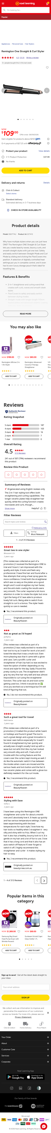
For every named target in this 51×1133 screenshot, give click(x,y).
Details (46, 182)
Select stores (11, 194)
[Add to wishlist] (47, 68)
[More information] (48, 139)
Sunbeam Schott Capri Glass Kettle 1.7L (33, 937)
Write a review (32, 57)
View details (44, 151)
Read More (25, 314)
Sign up (25, 997)
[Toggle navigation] (2, 3)
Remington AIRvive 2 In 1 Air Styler (11, 363)
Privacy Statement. (23, 1017)
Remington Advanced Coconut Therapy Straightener (33, 364)
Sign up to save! (8, 975)
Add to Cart (25, 170)
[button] (43, 1126)
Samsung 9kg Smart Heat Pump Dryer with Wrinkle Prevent (10, 938)
